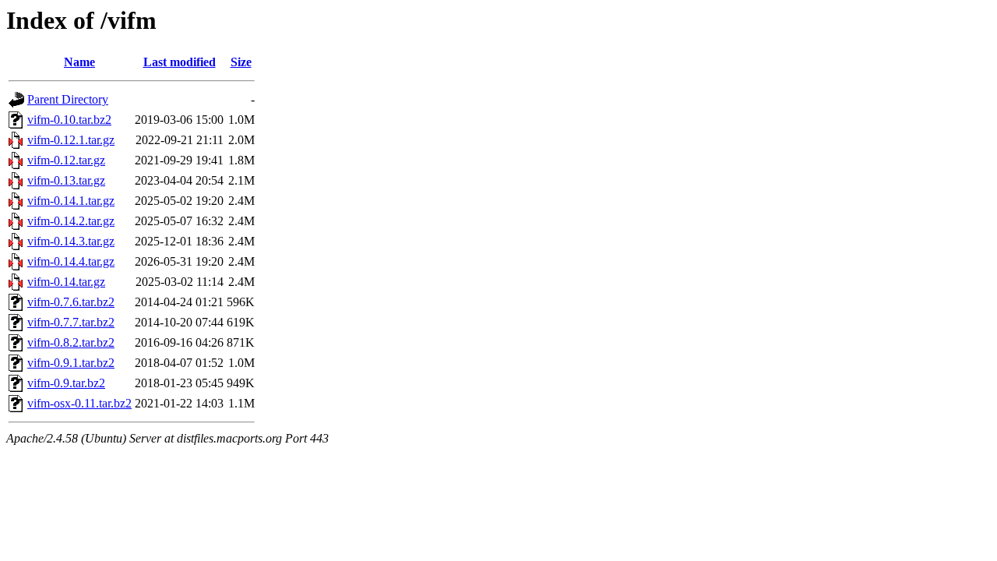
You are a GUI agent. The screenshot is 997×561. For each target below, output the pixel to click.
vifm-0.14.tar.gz (66, 281)
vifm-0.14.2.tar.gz (70, 221)
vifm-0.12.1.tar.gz (70, 139)
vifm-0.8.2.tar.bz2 (70, 342)
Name (79, 62)
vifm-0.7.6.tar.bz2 (70, 302)
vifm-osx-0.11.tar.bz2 (79, 403)
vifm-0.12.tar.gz (66, 160)
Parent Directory (67, 99)
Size (241, 62)
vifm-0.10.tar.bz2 (69, 119)
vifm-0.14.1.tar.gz (70, 200)
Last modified (179, 62)
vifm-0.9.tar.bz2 (66, 383)
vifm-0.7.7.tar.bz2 (70, 322)
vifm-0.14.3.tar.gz (70, 241)
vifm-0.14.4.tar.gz (70, 261)
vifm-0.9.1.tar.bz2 (70, 362)
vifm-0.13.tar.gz (66, 180)
